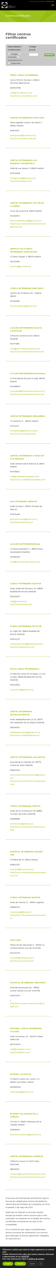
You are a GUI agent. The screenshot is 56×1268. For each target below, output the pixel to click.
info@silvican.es (17, 601)
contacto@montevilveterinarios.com (27, 1174)
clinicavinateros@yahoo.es (22, 306)
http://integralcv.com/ (20, 1052)
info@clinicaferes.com (20, 93)
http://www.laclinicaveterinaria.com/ (27, 351)
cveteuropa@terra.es (20, 912)
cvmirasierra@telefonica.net (23, 431)
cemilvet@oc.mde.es (19, 266)
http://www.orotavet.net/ (22, 961)
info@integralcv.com (19, 1049)
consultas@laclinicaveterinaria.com (26, 391)
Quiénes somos (33, 1)
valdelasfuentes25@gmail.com (24, 732)
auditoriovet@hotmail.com (22, 135)
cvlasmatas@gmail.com (21, 1092)
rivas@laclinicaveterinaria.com (24, 349)
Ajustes (32, 1264)
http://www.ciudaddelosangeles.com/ (27, 479)
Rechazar (20, 1264)
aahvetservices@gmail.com (23, 519)
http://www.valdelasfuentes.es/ (24, 735)
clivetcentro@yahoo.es (21, 824)
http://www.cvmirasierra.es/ (23, 434)
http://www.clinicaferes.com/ (23, 96)
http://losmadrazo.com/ (21, 181)
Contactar (42, 1)
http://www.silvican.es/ (21, 604)
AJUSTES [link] (25, 1256)
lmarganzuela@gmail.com (22, 178)
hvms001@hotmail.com (21, 869)
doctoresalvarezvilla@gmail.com (25, 221)
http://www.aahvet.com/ (21, 522)
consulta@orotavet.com (21, 958)
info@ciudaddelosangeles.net (24, 476)
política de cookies (36, 1259)
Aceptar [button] (8, 1264)
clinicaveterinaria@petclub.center (26, 644)
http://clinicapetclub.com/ (22, 647)
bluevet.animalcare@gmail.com (24, 1134)
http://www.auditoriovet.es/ (23, 138)
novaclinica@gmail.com (21, 690)
